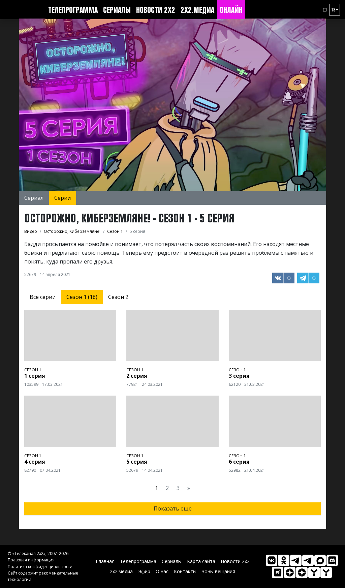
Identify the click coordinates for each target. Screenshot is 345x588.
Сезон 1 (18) (81, 297)
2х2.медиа (197, 10)
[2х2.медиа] (302, 572)
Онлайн (231, 10)
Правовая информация (31, 560)
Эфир (144, 571)
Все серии (43, 297)
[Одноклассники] (283, 560)
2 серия (136, 375)
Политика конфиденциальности (40, 566)
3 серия (239, 375)
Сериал (33, 198)
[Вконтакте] (271, 560)
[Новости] (326, 572)
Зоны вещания (218, 571)
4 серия (34, 461)
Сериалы (117, 10)
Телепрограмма (73, 10)
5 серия (136, 461)
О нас (162, 571)
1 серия (34, 375)
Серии (62, 198)
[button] (324, 9)
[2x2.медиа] (308, 560)
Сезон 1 (32, 370)
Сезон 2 (118, 297)
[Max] (320, 560)
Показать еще (173, 508)
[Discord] (332, 560)
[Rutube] (277, 572)
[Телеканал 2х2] (296, 560)
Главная (105, 561)
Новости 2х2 (155, 10)
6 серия (239, 461)
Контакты (185, 571)
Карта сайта (201, 561)
